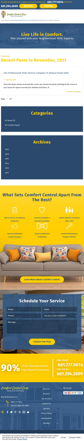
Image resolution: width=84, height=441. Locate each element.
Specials (28, 6)
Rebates (48, 6)
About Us (7, 20)
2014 (7, 163)
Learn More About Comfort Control (42, 279)
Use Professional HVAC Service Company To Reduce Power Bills (36, 73)
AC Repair (10, 120)
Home (3, 20)
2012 (7, 173)
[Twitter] (12, 412)
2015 (7, 159)
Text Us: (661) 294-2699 (20, 406)
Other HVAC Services (42, 20)
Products (50, 20)
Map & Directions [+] (9, 397)
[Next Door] (29, 412)
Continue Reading (73, 92)
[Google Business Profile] (16, 412)
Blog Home (5, 56)
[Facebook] (8, 412)
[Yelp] (20, 412)
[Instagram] (25, 412)
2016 (7, 154)
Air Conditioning (32, 20)
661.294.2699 (9, 6)
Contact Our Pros (42, 341)
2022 (7, 149)
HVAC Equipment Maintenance (18, 20)
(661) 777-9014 (16, 402)
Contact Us (57, 20)
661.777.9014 (55, 2)
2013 (7, 168)
